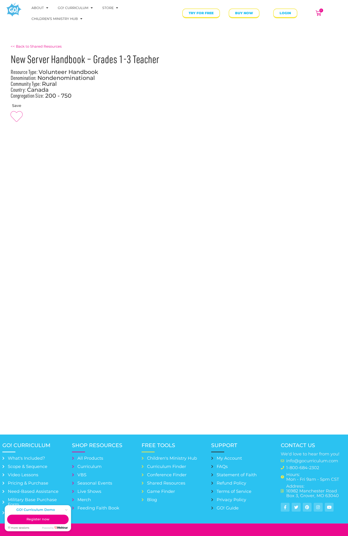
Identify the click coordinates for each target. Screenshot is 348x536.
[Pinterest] (307, 507)
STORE (108, 8)
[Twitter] (296, 507)
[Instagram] (318, 507)
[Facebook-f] (285, 507)
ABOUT (37, 8)
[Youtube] (329, 507)
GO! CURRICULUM (73, 8)
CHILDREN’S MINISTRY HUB (54, 19)
